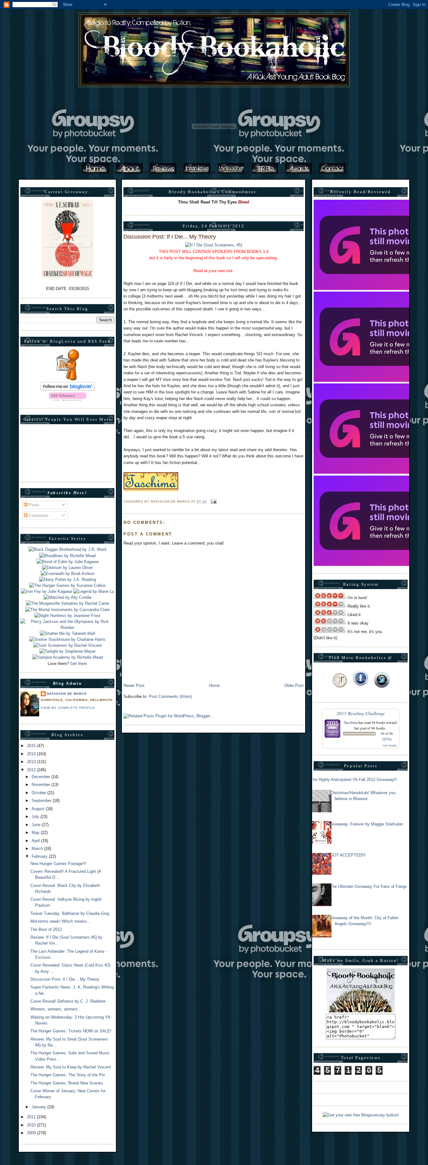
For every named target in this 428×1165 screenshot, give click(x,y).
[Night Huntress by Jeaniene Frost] (67, 615)
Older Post (294, 685)
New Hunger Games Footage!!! (58, 863)
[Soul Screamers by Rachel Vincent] (67, 645)
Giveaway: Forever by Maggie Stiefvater (366, 824)
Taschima (351, 722)
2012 (32, 769)
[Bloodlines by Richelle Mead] (67, 555)
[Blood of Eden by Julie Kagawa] (67, 561)
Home (214, 685)
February (40, 856)
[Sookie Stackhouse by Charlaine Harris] (67, 639)
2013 (32, 761)
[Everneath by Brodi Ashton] (67, 573)
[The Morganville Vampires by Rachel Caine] (67, 603)
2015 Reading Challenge (361, 713)
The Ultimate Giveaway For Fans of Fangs (368, 886)
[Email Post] (213, 501)
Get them (78, 663)
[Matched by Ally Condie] (67, 597)
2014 (32, 753)
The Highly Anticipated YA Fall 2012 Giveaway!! (354, 779)
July (36, 816)
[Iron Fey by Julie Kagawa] (46, 591)
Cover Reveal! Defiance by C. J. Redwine (68, 1001)
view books (389, 745)
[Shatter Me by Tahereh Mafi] (67, 633)
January (39, 1106)
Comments (38, 515)
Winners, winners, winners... (55, 1009)
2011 (32, 1117)
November (41, 784)
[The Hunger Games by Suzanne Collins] (67, 585)
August (39, 808)
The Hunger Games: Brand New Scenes (66, 1083)
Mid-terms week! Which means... (60, 921)
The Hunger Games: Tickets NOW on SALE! (71, 1031)
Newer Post (133, 685)
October (39, 792)
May (36, 832)
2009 (32, 1133)
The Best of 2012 (46, 929)
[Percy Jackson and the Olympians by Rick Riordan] (67, 627)
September (42, 800)
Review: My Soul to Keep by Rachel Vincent (70, 1067)
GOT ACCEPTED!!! (348, 855)
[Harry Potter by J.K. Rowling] (67, 579)
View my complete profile (68, 707)
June (37, 824)
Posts (33, 505)
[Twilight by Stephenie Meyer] (67, 651)
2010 (32, 1125)
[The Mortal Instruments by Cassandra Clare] (67, 609)
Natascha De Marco (67, 693)
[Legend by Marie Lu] (93, 591)
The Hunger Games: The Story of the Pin (67, 1075)
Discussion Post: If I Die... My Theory (64, 979)
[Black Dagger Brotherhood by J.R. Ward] (67, 549)
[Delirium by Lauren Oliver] (67, 567)
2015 (32, 745)
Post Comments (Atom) (170, 696)
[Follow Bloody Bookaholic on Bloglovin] (67, 389)
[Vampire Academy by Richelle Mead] (67, 657)
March (38, 848)
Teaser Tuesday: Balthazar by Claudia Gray (70, 913)
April (36, 840)
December (41, 776)
